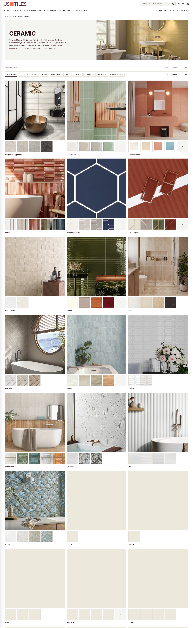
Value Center (81, 10)
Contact (185, 10)
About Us (174, 10)
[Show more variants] (120, 146)
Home (7, 16)
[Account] (179, 4)
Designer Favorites (32, 10)
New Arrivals (50, 10)
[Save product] (62, 83)
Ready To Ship (65, 10)
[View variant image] (10, 146)
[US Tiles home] (15, 4)
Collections (17, 16)
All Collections (11, 10)
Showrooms (161, 10)
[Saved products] (183, 4)
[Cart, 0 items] (188, 4)
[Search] (173, 4)
